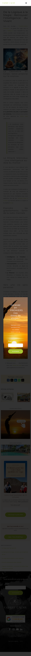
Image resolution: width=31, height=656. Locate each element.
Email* (10, 341)
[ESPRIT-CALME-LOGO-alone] (8, 3)
